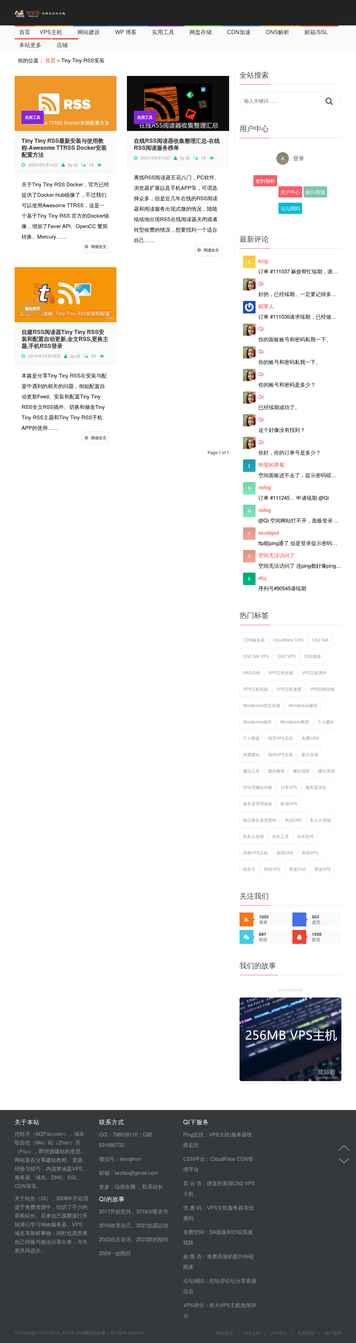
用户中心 (290, 191)
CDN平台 (194, 1158)
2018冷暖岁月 (152, 1211)
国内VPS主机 (280, 754)
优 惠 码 (192, 1207)
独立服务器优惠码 (259, 820)
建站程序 (32, 308)
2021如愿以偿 (152, 1225)
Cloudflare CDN (288, 640)
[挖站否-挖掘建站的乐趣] (55, 12)
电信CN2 (293, 820)
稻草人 (266, 306)
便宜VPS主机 (280, 738)
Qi (75, 164)
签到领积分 (265, 181)
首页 (24, 32)
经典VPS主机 (255, 852)
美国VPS (310, 852)
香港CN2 (297, 869)
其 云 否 (192, 1183)
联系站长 (152, 1186)
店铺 (62, 45)
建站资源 (326, 771)
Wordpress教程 (294, 721)
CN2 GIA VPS (256, 656)
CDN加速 (239, 32)
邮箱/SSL (316, 32)
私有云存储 (253, 836)
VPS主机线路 (255, 689)
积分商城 (315, 191)
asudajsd (268, 532)
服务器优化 (316, 787)
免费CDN (310, 738)
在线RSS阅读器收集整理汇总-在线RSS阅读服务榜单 (177, 144)
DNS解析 (277, 32)
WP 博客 (126, 32)
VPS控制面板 (322, 689)
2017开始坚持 (115, 1211)
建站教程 (276, 771)
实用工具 (163, 32)
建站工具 (251, 771)
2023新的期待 (152, 1239)
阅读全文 (98, 246)
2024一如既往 (115, 1253)
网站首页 (224, 1333)
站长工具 (280, 836)
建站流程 (301, 771)
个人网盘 (251, 738)
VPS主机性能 (280, 672)
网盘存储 (200, 32)
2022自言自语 (115, 1239)
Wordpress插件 (257, 721)
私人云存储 (320, 820)
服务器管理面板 (257, 803)
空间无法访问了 (276, 555)
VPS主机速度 (288, 689)
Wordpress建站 (303, 705)
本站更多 (30, 45)
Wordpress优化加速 (261, 705)
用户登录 (333, 1333)
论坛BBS (290, 208)
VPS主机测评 (314, 672)
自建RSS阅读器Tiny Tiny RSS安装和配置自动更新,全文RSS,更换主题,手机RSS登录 (65, 338)
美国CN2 (284, 852)
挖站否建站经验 (257, 787)
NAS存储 (251, 672)
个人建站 (325, 721)
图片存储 (309, 754)
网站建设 (89, 32)
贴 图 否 (192, 1256)
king (263, 260)
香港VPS (322, 869)
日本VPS (289, 787)
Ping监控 (193, 1134)
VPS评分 (193, 1305)
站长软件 (305, 836)
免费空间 (193, 1231)
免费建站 (251, 754)
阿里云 (249, 869)
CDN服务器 (254, 640)
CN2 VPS (286, 656)
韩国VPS (272, 869)
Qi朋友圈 (125, 1186)
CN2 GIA (320, 640)
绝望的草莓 (271, 464)
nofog (264, 487)
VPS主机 (51, 32)
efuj (262, 577)
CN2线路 (312, 656)
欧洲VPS (289, 803)
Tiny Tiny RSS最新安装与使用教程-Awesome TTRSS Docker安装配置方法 (64, 147)
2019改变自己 (115, 1225)
